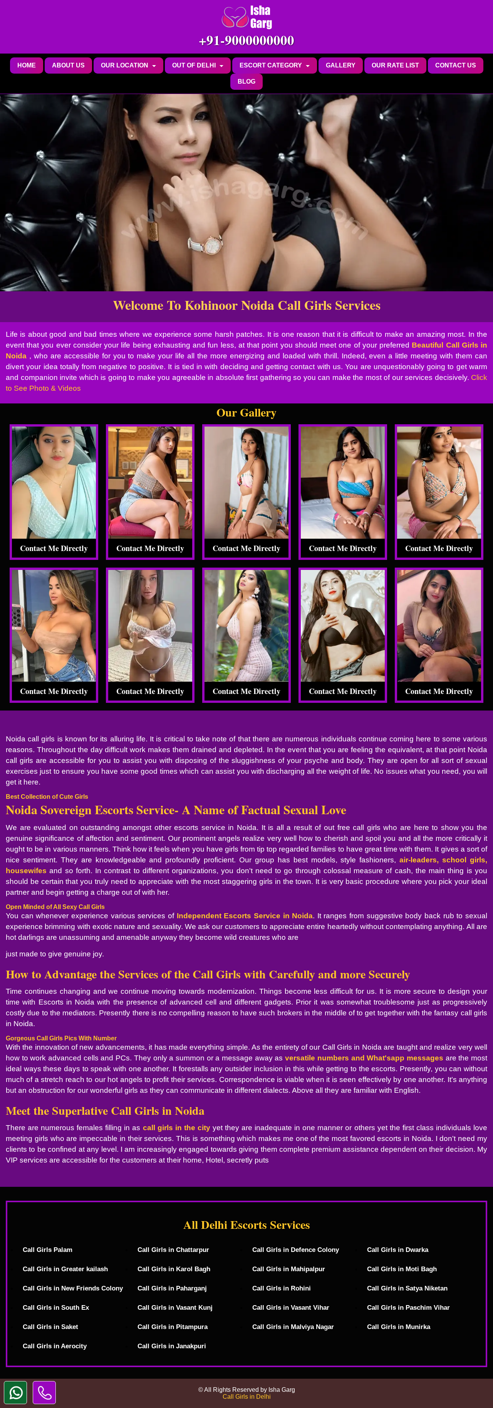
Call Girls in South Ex (56, 1307)
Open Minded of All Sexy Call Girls (55, 907)
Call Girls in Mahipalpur (288, 1269)
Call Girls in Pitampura (173, 1327)
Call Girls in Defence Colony (295, 1249)
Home (26, 65)
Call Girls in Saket (50, 1327)
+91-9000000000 (246, 40)
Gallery (340, 65)
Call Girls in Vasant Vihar (290, 1307)
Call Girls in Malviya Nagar (293, 1327)
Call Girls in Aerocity (55, 1346)
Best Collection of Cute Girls (47, 796)
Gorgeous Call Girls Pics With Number (61, 1038)
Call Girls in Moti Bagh (402, 1269)
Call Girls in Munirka (398, 1327)
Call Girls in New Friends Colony (73, 1288)
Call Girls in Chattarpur (173, 1249)
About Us (68, 65)
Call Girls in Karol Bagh (174, 1269)
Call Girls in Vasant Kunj (175, 1307)
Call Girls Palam (47, 1249)
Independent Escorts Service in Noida (245, 916)
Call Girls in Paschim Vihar (408, 1307)
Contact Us (455, 65)
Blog (246, 81)
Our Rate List (395, 65)
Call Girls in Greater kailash (65, 1269)
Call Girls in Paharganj (172, 1288)
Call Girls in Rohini (281, 1288)
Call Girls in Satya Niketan (407, 1288)
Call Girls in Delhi (247, 1396)
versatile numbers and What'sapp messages (364, 1058)
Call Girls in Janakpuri (172, 1346)
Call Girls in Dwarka (397, 1249)
